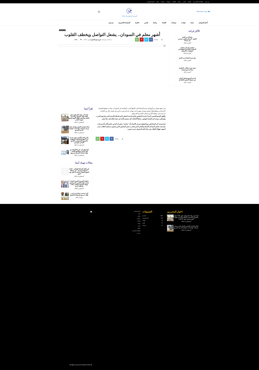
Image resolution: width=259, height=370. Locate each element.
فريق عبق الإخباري (96, 39)
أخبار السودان (62, 30)
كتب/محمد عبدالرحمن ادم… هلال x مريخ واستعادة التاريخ (79, 194)
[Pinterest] (142, 40)
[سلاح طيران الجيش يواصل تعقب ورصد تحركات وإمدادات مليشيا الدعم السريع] (65, 129)
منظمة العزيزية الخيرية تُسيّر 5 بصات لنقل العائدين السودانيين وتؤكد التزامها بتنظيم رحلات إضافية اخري (79, 183)
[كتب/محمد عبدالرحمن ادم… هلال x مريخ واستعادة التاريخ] (65, 196)
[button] (98, 11)
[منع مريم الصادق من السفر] (174, 60)
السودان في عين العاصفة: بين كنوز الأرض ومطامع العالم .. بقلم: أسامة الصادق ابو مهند (79, 151)
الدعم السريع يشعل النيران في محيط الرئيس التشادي (187, 79)
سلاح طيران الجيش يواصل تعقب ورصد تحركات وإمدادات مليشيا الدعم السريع (79, 128)
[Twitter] (146, 40)
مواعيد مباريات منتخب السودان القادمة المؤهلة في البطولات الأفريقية (187, 49)
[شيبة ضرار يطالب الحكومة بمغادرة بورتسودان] (174, 70)
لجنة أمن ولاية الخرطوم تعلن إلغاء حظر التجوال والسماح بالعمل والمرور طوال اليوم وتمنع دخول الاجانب (79, 117)
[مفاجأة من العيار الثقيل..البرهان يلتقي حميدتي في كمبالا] (174, 39)
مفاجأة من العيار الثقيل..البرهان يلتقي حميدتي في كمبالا (187, 38)
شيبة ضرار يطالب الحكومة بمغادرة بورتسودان (187, 69)
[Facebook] (151, 40)
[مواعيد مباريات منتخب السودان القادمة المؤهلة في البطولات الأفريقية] (174, 50)
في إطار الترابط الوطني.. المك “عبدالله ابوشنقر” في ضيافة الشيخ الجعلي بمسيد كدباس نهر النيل (79, 171)
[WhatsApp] (137, 40)
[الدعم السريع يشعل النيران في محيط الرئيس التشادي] (174, 80)
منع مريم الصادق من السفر (187, 58)
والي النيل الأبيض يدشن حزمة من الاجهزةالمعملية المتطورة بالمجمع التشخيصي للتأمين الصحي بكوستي (79, 140)
